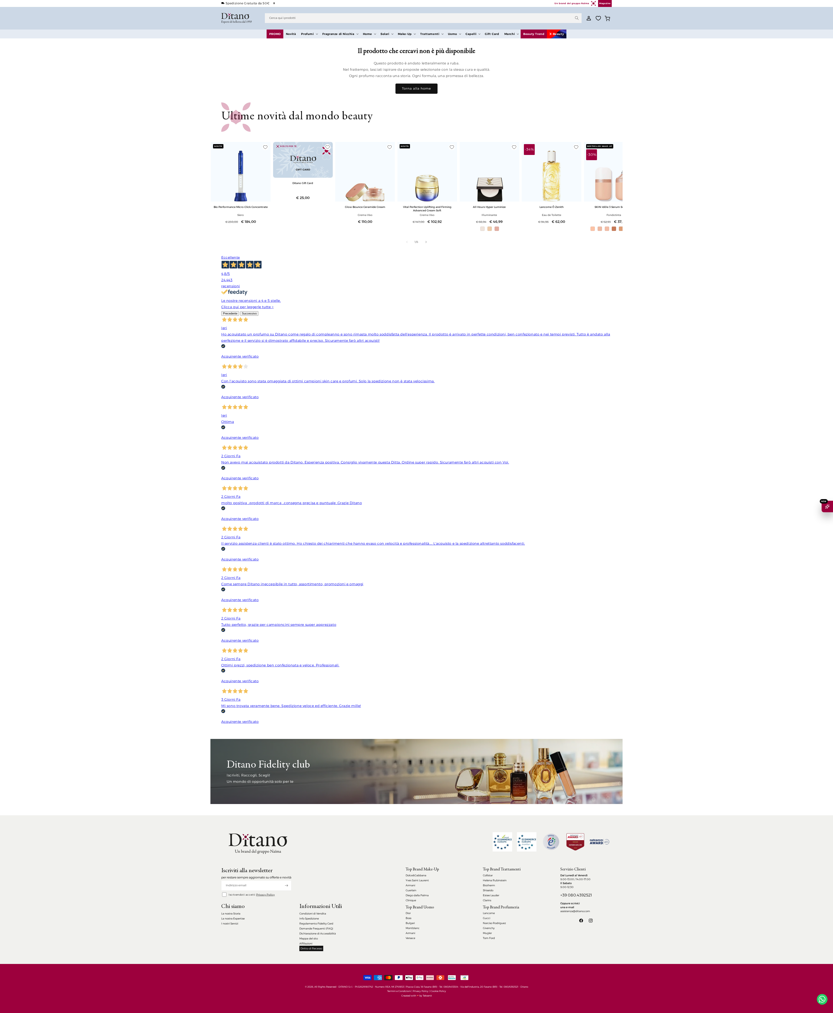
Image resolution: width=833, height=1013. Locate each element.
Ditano (524, 986)
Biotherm (489, 885)
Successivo (249, 313)
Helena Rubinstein (495, 880)
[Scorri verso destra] (426, 242)
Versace (410, 938)
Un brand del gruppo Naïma (571, 3)
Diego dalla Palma (417, 895)
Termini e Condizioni (399, 991)
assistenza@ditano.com (575, 911)
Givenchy (489, 928)
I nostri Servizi (229, 923)
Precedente (230, 313)
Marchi (509, 34)
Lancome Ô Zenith (551, 207)
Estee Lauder (491, 895)
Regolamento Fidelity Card (316, 923)
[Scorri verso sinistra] (407, 242)
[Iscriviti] (286, 885)
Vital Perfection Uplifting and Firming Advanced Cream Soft (427, 208)
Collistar (488, 875)
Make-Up (405, 34)
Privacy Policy (265, 894)
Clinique (411, 900)
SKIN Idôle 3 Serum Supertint (614, 207)
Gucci (486, 918)
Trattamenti (429, 34)
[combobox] (423, 18)
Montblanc (413, 928)
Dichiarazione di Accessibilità (317, 933)
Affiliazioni (305, 943)
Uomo (452, 34)
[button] (309, 34)
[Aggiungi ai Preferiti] (265, 147)
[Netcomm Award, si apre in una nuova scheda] (575, 842)
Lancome (489, 913)
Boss (408, 918)
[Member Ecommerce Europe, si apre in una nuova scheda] (527, 842)
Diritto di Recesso (311, 948)
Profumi (307, 34)
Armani (410, 885)
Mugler (487, 933)
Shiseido (488, 890)
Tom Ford (489, 938)
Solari (384, 34)
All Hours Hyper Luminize (489, 207)
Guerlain (411, 890)
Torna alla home (416, 88)
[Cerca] (577, 18)
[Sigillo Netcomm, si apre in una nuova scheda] (551, 842)
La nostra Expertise (233, 918)
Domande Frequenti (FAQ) (316, 928)
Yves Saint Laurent (417, 880)
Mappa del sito (308, 938)
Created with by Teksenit (416, 995)
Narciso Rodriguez (494, 923)
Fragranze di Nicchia (338, 34)
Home (367, 34)
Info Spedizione (309, 918)
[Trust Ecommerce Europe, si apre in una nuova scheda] (502, 842)
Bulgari (410, 923)
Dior (408, 913)
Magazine (605, 3)
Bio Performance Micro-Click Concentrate (241, 207)
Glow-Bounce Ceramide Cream (365, 207)
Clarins (487, 900)
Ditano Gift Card (302, 183)
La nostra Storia (230, 913)
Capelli (471, 34)
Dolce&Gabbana (416, 875)
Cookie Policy (438, 991)
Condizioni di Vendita (312, 913)
